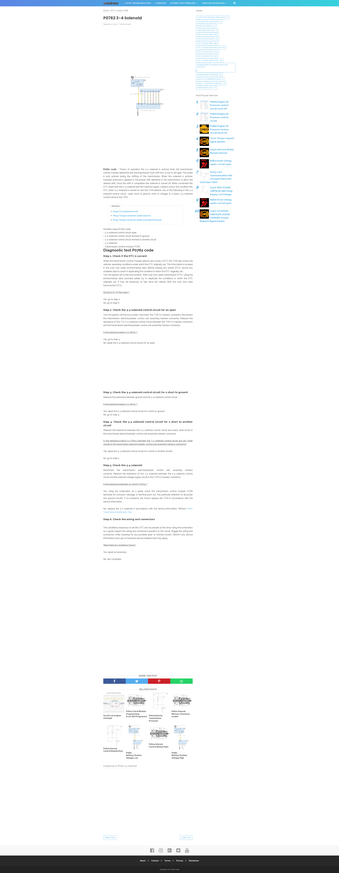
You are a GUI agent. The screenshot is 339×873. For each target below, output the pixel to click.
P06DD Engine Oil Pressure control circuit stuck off (219, 105)
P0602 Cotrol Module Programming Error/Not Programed (136, 714)
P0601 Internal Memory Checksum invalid (181, 714)
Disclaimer (194, 861)
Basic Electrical (204, 26)
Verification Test (205, 88)
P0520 (199, 83)
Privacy (179, 861)
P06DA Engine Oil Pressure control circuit (219, 117)
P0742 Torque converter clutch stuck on (132, 216)
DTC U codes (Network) (208, 60)
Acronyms (160, 3)
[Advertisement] (148, 46)
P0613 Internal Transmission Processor (155, 718)
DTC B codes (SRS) (205, 34)
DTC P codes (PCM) (205, 52)
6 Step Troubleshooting (138, 3)
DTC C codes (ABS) (205, 43)
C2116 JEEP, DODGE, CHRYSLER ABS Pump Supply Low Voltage (221, 191)
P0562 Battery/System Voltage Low (134, 755)
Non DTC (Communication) (209, 79)
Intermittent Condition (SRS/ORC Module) (212, 66)
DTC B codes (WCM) (205, 39)
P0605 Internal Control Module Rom (113, 749)
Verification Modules (213, 3)
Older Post (186, 837)
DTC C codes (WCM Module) (209, 47)
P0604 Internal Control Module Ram (158, 745)
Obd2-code (175, 869)
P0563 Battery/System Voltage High (179, 755)
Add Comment (125, 24)
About (143, 861)
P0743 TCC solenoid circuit (125, 211)
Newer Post (110, 837)
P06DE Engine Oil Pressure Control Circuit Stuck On (219, 129)
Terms (167, 861)
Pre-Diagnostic (215, 83)
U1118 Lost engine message (112, 717)
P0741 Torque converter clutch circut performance (137, 220)
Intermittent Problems (182, 3)
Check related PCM (206, 30)
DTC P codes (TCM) (205, 56)
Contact (155, 861)
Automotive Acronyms (207, 22)
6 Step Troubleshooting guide (211, 17)
